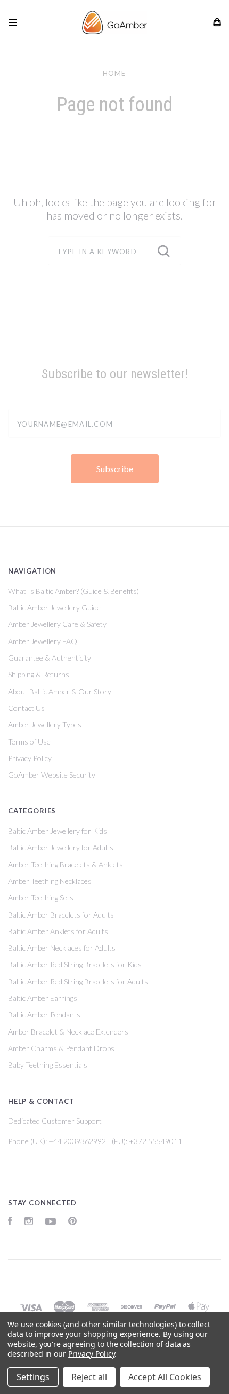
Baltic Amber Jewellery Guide (54, 607)
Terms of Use (29, 741)
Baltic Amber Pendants (44, 1014)
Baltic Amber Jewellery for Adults (60, 847)
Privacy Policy (30, 758)
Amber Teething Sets (40, 897)
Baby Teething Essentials (47, 1064)
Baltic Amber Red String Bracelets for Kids (75, 964)
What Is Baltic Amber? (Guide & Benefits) (73, 591)
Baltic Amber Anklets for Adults (58, 931)
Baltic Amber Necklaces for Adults (62, 947)
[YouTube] (50, 1222)
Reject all (89, 1377)
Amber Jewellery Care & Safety (57, 624)
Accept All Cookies (164, 1377)
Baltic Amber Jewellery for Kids (57, 830)
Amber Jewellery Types (44, 724)
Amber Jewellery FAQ (42, 641)
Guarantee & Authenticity (49, 657)
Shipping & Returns (38, 674)
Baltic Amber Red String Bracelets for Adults (78, 981)
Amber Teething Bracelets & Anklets (65, 864)
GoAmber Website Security (51, 774)
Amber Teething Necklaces (50, 881)
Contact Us (26, 707)
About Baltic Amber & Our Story (59, 691)
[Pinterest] (72, 1222)
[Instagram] (28, 1222)
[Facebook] (10, 1222)
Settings (33, 1377)
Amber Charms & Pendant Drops (61, 1048)
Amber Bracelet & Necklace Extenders (68, 1031)
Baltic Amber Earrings (42, 998)
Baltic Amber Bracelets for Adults (61, 914)
